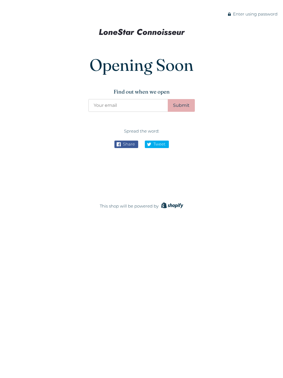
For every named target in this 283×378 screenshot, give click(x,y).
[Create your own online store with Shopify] (171, 206)
